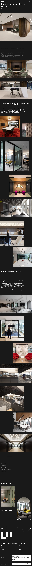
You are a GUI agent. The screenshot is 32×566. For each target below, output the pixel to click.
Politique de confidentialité (4, 564)
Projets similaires (6, 477)
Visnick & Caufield (9, 449)
